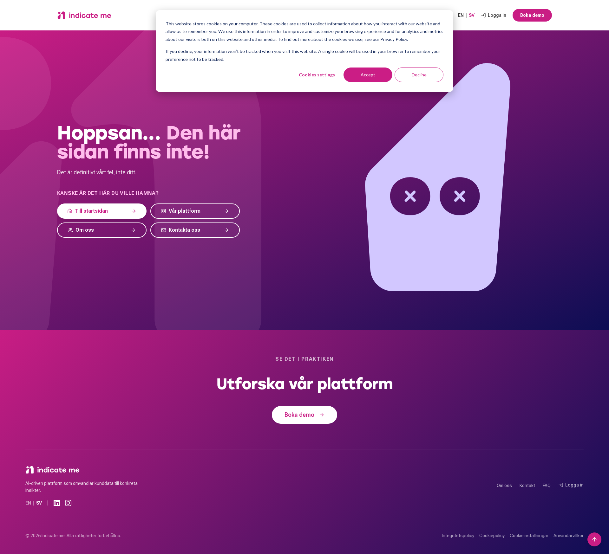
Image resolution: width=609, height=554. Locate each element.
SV (472, 15)
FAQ (547, 485)
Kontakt (527, 485)
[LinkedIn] (57, 503)
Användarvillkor (568, 535)
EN (461, 15)
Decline (419, 74)
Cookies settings (317, 74)
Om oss (504, 485)
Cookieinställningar (529, 535)
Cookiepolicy (492, 535)
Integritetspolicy (458, 535)
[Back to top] (594, 539)
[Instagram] (68, 503)
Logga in (497, 15)
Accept (368, 74)
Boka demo (532, 15)
